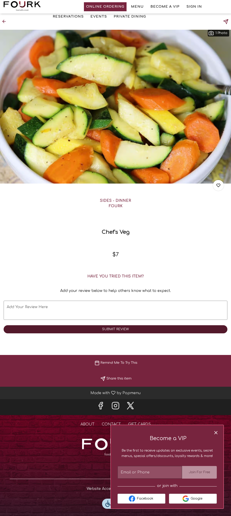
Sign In (194, 7)
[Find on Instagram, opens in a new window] (115, 407)
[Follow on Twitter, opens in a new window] (130, 407)
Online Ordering (105, 7)
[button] (5, 21)
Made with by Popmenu (72, 393)
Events (98, 16)
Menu (137, 7)
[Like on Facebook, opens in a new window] (101, 407)
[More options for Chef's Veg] (218, 185)
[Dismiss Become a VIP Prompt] (215, 432)
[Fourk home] (24, 6)
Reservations (68, 16)
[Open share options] (226, 21)
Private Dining (130, 16)
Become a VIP (165, 7)
